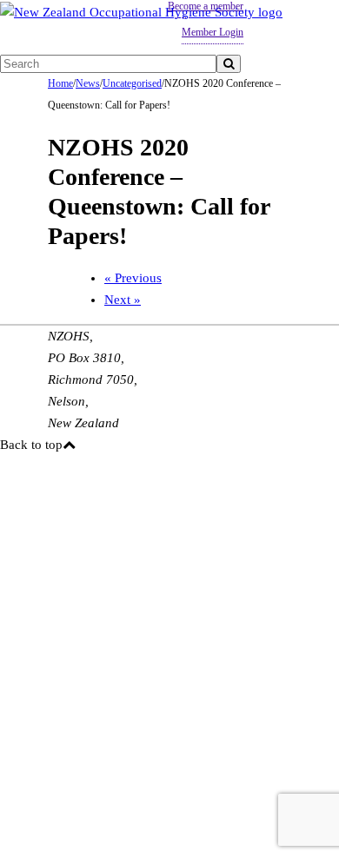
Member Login (212, 32)
